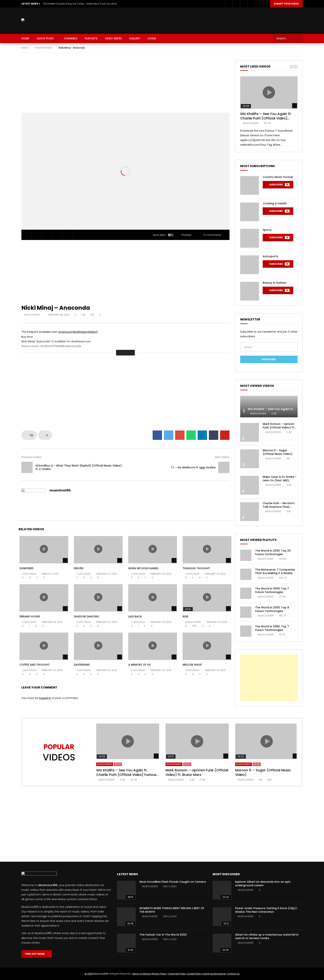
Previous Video (31, 457)
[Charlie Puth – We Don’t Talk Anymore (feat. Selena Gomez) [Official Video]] (249, 511)
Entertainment (43, 47)
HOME (25, 38)
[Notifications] (258, 3)
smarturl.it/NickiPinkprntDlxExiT (78, 332)
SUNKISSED (26, 568)
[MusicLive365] (31, 20)
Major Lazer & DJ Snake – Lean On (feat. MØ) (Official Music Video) (280, 480)
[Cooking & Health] (249, 211)
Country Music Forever (278, 177)
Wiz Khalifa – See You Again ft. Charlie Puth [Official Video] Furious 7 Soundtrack (266, 118)
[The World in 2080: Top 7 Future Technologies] (245, 631)
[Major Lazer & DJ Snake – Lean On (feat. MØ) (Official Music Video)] (249, 485)
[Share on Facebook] (157, 435)
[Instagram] (244, 3)
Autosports (270, 256)
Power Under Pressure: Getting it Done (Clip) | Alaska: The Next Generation (266, 910)
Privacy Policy (159, 973)
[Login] (266, 3)
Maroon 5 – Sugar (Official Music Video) (277, 452)
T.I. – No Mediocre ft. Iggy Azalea (193, 467)
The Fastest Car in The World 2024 (163, 935)
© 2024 (89, 973)
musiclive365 (32, 314)
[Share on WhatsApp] (191, 435)
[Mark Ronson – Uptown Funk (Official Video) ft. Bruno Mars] (249, 432)
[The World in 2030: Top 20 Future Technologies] (245, 555)
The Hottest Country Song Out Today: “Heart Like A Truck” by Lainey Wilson (80, 3)
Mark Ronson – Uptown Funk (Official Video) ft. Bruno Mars (278, 427)
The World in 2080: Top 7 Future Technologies (272, 628)
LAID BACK (135, 616)
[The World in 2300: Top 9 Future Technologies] (245, 612)
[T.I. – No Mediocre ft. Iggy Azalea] (224, 467)
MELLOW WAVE (192, 665)
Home (24, 47)
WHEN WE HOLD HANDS (143, 568)
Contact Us (233, 973)
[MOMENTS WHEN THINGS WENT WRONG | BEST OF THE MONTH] (126, 916)
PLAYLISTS (91, 38)
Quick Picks (45, 38)
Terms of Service (141, 973)
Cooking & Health (275, 203)
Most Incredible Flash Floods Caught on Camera (173, 882)
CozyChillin (29, 573)
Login (152, 38)
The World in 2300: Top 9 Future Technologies (272, 609)
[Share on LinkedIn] (202, 435)
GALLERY (134, 38)
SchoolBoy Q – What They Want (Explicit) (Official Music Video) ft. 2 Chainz (78, 467)
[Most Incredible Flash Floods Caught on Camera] (126, 890)
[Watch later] (251, 3)
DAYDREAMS (82, 665)
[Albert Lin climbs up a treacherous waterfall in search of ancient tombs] (222, 943)
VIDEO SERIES (113, 38)
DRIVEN (78, 568)
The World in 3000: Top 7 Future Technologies (272, 590)
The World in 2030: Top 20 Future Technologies (273, 552)
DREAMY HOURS (30, 616)
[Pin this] (225, 435)
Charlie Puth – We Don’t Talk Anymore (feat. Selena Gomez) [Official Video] (279, 508)
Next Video (222, 457)
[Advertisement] (234, 19)
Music (118, 764)
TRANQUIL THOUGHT (196, 568)
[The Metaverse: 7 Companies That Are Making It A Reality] (245, 574)
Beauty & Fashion (274, 283)
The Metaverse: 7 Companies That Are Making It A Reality (275, 571)
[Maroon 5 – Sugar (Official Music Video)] (249, 458)
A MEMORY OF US (139, 665)
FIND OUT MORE (35, 953)
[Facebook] (228, 3)
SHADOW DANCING (86, 616)
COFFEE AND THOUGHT (35, 665)
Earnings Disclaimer (214, 973)
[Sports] (249, 238)
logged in (45, 698)
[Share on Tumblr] (213, 435)
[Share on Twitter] (168, 435)
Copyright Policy (177, 973)
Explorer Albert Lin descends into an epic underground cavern (263, 883)
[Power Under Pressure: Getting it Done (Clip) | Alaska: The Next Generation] (222, 916)
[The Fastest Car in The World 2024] (126, 943)
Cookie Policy (194, 973)
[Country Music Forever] (249, 185)
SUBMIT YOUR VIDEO (286, 3)
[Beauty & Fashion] (249, 291)
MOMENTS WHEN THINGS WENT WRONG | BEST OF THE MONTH (172, 910)
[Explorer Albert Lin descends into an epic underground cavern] (222, 890)
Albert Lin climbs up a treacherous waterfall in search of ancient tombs (266, 936)
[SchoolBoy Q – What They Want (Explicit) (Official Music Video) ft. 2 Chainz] (27, 467)
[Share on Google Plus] (179, 435)
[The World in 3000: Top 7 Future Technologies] (245, 593)
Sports (267, 230)
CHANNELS (70, 38)
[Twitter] (236, 3)
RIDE (185, 616)
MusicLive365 (101, 973)
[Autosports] (249, 264)
